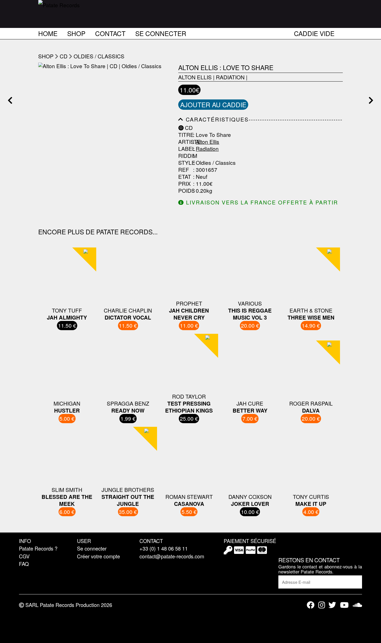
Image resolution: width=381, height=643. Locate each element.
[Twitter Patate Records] (332, 605)
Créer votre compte (98, 556)
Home (47, 32)
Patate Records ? (38, 548)
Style (185, 162)
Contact (110, 32)
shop (46, 56)
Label (185, 148)
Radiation (230, 77)
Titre (185, 134)
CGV (24, 556)
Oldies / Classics (99, 56)
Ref (183, 169)
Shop (76, 32)
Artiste (185, 141)
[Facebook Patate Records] (310, 605)
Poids (185, 190)
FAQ (24, 563)
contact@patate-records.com (171, 556)
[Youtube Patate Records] (344, 605)
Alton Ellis (195, 77)
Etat (184, 176)
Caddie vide (314, 32)
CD (63, 56)
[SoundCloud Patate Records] (357, 605)
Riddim (185, 155)
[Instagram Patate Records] (321, 605)
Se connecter (160, 32)
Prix (184, 183)
